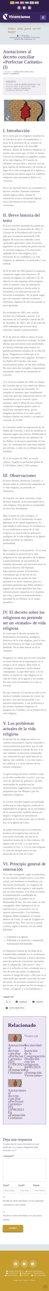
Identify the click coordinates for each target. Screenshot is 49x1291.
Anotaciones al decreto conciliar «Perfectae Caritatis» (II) (17, 1098)
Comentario (8, 1156)
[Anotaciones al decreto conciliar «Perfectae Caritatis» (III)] (15, 1038)
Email (21, 1185)
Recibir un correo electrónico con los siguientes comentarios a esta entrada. (23, 1203)
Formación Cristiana (23, 72)
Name (6, 1185)
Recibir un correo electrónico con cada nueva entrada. (22, 1217)
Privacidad (12, 1275)
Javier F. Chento (29, 1280)
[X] (24, 8)
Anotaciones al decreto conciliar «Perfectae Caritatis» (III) (17, 1053)
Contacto (12, 1273)
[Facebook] (19, 8)
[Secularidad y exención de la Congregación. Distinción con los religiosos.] (31, 1038)
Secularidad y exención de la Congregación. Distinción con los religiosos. (35, 1054)
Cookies (25, 1275)
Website (36, 1185)
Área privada (39, 1275)
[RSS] (29, 8)
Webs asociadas (35, 1271)
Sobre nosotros (15, 1271)
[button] (43, 17)
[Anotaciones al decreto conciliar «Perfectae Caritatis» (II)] (15, 1083)
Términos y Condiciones (33, 1273)
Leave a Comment (11, 74)
